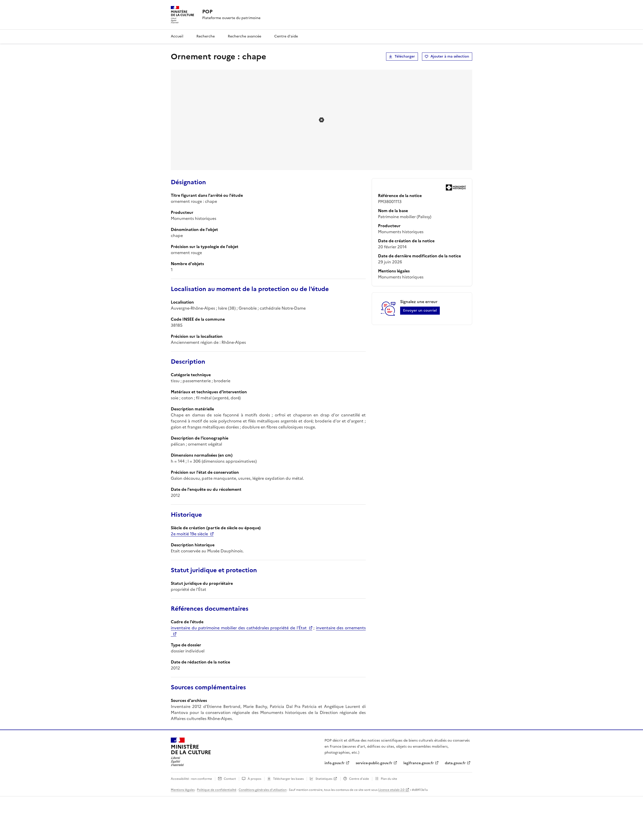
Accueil (177, 36)
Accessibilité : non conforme (191, 779)
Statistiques (323, 779)
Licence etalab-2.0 (391, 790)
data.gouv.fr (455, 763)
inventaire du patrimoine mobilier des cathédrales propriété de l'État (239, 628)
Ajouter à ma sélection (450, 56)
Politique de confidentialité (216, 790)
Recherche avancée (244, 36)
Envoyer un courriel (420, 310)
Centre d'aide (286, 36)
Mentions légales (183, 790)
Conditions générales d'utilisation (263, 790)
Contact (230, 779)
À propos (254, 779)
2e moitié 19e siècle (189, 534)
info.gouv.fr (335, 763)
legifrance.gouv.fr (418, 763)
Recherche (205, 36)
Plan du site (389, 779)
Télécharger (405, 56)
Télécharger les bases (288, 779)
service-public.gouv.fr (374, 763)
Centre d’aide (359, 779)
